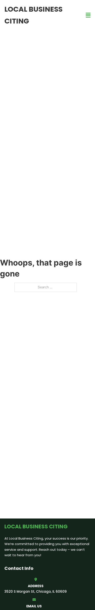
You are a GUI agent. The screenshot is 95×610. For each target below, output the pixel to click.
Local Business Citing (33, 15)
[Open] (88, 15)
